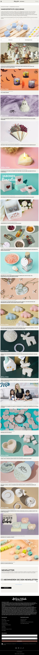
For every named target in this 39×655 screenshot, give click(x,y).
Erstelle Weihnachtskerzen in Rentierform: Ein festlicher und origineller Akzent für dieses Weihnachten (19, 381)
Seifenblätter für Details (6, 432)
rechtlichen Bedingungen (18, 584)
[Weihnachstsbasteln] (10, 40)
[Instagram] (21, 648)
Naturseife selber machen (31, 405)
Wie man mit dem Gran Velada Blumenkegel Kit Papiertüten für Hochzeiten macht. (18, 144)
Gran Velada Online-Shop (24, 623)
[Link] (16, 1)
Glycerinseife (17, 405)
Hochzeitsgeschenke (12, 143)
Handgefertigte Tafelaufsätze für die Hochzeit (11, 223)
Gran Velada (4, 630)
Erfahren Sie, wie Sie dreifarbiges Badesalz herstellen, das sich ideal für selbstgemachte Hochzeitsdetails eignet (16, 276)
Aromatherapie (3, 248)
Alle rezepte (4, 619)
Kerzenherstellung (21, 65)
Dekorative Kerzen (3, 65)
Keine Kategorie (16, 65)
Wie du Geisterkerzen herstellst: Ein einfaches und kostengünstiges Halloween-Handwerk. (18, 119)
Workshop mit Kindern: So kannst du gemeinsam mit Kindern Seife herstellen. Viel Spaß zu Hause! (19, 407)
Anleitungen (4, 627)
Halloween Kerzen (5, 92)
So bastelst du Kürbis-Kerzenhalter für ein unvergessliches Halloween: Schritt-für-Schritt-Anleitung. (19, 511)
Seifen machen (22, 326)
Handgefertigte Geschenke (10, 65)
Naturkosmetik (14, 248)
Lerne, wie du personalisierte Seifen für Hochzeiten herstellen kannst (16, 458)
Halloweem (5, 91)
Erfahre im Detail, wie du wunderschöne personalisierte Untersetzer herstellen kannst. (18, 485)
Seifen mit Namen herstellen (7, 563)
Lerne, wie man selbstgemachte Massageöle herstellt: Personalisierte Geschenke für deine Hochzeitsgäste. (19, 250)
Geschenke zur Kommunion (5, 326)
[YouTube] (16, 648)
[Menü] (1, 1)
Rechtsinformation (23, 619)
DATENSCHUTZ (23, 620)
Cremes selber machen (5, 620)
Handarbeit (20, 405)
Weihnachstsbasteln (27, 65)
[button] (22, 1)
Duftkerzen (2, 91)
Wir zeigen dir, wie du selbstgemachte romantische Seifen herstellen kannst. (17, 197)
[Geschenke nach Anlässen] (28, 40)
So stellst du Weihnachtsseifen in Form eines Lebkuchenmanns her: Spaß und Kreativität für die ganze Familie (17, 67)
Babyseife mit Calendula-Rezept (7, 537)
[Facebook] (18, 648)
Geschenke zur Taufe (12, 326)
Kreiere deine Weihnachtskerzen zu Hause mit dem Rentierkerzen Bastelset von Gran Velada (19, 354)
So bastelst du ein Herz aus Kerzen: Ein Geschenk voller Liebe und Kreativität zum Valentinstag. (18, 171)
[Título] (23, 648)
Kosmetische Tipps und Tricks (7, 629)
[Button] (37, 1)
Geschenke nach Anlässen (10, 169)
